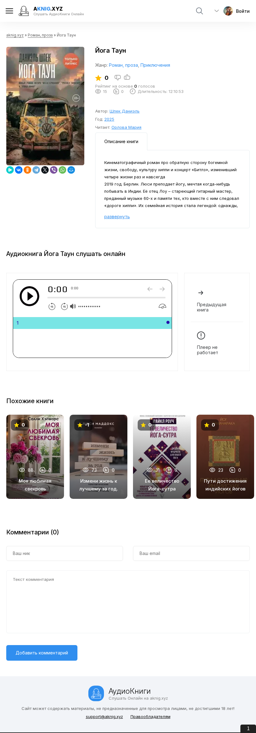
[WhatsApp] (62, 170)
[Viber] (53, 170)
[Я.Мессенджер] (10, 170)
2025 (109, 119)
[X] (45, 170)
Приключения (155, 65)
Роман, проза (40, 35)
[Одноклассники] (27, 170)
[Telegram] (36, 170)
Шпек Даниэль (125, 111)
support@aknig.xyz (104, 716)
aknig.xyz (15, 35)
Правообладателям (150, 716)
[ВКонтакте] (18, 170)
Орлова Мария (126, 127)
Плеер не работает (207, 350)
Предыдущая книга (211, 307)
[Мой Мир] (71, 170)
